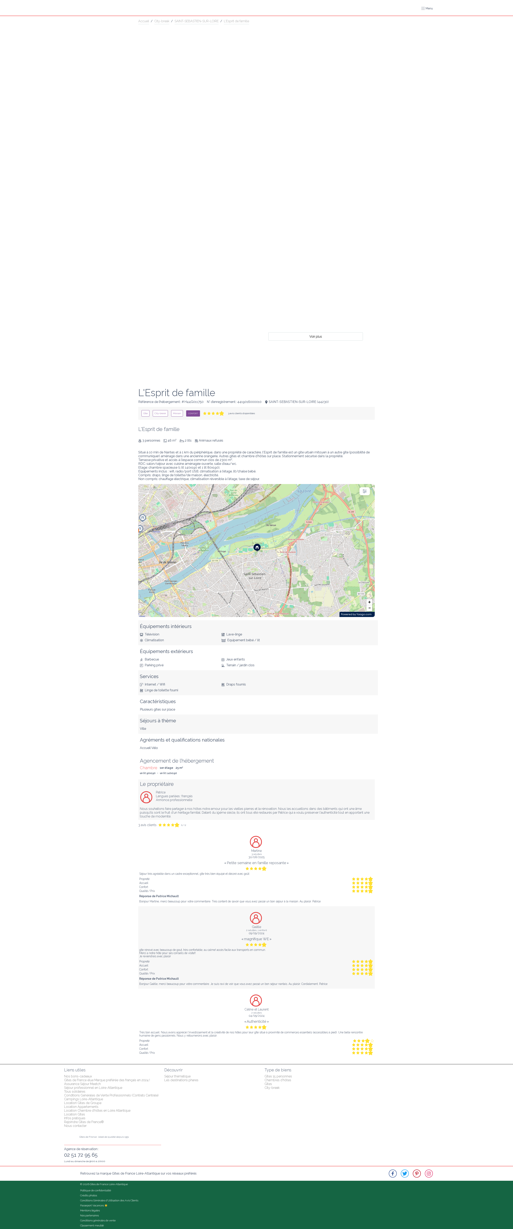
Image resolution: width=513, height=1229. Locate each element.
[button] (427, 8)
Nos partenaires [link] (89, 1215)
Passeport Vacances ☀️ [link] (94, 1205)
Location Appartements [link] (81, 1107)
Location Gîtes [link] (74, 1114)
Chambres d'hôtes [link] (278, 1080)
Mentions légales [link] (90, 1210)
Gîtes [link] (268, 1084)
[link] (145, 413)
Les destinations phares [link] (181, 1080)
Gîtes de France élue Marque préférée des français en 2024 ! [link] (107, 1080)
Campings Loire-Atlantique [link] (83, 1099)
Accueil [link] (143, 21)
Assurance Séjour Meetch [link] (82, 1084)
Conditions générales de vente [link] (98, 1220)
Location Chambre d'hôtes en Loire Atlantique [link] (97, 1110)
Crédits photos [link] (88, 1195)
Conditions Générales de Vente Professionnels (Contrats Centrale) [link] (111, 1095)
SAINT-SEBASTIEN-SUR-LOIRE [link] (197, 21)
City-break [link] (161, 21)
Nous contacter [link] (75, 1126)
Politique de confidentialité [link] (95, 1190)
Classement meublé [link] (92, 1225)
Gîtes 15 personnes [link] (278, 1076)
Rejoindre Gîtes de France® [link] (84, 1122)
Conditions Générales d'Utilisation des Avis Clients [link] (109, 1200)
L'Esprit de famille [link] (236, 21)
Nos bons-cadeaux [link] (78, 1076)
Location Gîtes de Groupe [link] (82, 1103)
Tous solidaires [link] (74, 1091)
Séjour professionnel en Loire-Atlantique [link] (93, 1088)
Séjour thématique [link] (177, 1076)
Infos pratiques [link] (74, 1118)
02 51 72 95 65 (81, 1155)
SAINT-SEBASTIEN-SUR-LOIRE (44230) (299, 402)
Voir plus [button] (315, 336)
